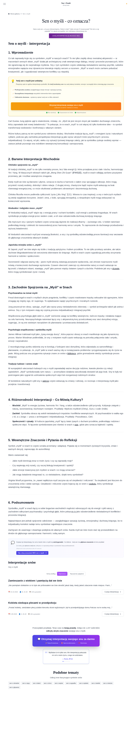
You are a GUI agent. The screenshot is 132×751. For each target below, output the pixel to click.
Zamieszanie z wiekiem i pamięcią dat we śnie (35, 580)
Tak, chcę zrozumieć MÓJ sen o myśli (31, 553)
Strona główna (15, 14)
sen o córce (47, 683)
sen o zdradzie (14, 683)
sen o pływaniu (14, 687)
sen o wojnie (59, 683)
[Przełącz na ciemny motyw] (127, 4)
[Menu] (4, 4)
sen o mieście (107, 683)
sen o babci (37, 683)
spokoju (92, 484)
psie (76, 425)
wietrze (45, 381)
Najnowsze (62, 574)
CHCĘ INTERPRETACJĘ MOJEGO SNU (66, 36)
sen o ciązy (26, 683)
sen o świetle (96, 683)
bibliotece (71, 353)
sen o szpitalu (83, 683)
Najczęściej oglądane (77, 574)
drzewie (115, 268)
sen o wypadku (71, 683)
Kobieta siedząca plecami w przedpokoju (32, 602)
